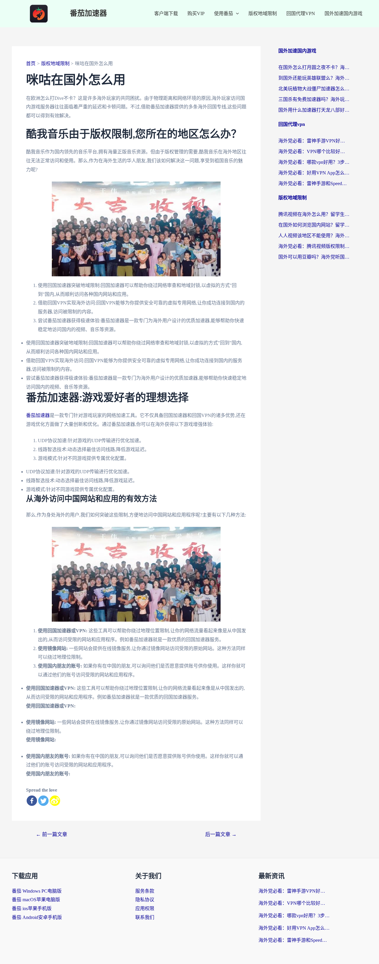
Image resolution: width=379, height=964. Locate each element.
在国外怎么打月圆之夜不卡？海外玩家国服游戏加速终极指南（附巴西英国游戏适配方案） (313, 67)
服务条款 (144, 891)
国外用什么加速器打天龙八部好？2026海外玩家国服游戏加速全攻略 (313, 110)
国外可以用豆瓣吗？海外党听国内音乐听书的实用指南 (313, 256)
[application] (236, 13)
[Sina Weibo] (55, 800)
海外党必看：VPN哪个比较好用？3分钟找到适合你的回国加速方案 (313, 151)
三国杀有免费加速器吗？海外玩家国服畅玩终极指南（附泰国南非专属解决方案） (313, 99)
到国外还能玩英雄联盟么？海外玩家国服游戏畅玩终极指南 (313, 78)
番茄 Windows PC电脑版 (37, 891)
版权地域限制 (262, 13)
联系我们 (144, 917)
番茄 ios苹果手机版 (32, 908)
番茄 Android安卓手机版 (37, 917)
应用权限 (144, 908)
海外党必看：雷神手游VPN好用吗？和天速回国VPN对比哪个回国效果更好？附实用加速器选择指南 (313, 140)
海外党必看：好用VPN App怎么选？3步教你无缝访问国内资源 (313, 172)
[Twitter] (43, 800)
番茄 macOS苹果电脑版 (36, 899)
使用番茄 (223, 13)
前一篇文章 (51, 834)
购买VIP (196, 13)
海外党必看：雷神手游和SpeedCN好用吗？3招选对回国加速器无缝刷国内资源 (313, 183)
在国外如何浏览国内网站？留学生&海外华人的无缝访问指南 (313, 224)
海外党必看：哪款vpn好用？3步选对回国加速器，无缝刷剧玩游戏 (313, 162)
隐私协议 (144, 899)
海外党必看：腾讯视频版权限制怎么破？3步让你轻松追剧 (313, 246)
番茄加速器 (88, 13)
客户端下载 (166, 13)
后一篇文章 (221, 834)
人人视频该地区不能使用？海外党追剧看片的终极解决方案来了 (313, 235)
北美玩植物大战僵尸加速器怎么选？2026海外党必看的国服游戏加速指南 (313, 88)
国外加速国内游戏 (343, 13)
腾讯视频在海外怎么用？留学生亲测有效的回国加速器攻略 (313, 214)
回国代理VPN (300, 13)
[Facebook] (32, 800)
